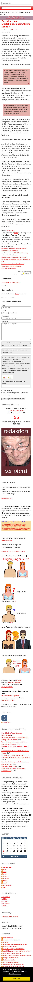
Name (3, 305)
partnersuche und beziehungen (9, 248)
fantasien (6, 878)
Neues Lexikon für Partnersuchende (13, 551)
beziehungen (7, 867)
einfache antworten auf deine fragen (15, 944)
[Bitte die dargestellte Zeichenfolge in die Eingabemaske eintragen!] (7, 377)
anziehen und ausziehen (11, 940)
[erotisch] (2, 876)
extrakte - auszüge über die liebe (13, 949)
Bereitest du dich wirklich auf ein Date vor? (12, 264)
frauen (5, 881)
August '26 (14, 856)
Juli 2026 (4, 899)
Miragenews (10, 230)
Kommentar (5, 321)
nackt (5, 883)
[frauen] (2, 881)
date (15, 253)
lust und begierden (9, 960)
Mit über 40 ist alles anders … (9, 268)
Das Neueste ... (6, 903)
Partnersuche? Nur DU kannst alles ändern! (15, 757)
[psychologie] (2, 885)
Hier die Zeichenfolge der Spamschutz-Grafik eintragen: (14, 382)
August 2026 (5, 897)
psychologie (7, 885)
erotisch (5, 876)
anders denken (8, 938)
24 (3, 851)
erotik (5, 874)
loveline (18, 680)
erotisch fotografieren (10, 946)
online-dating (24, 253)
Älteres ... (4, 906)
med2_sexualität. (7, 687)
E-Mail (3, 310)
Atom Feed (6, 722)
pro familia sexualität (14, 682)
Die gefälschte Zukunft (8, 766)
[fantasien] (2, 878)
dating (18, 253)
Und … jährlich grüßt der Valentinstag (11, 266)
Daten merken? (8, 390)
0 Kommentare (14, 250)
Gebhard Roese (15, 30)
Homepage (5, 316)
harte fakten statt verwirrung (12, 953)
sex (4, 887)
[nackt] (2, 883)
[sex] (2, 887)
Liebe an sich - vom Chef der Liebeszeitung (17, 955)
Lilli (15, 601)
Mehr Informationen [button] (15, 974)
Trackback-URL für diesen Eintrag (10, 282)
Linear (17, 294)
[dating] (2, 872)
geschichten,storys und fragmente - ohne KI (17, 951)
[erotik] (2, 874)
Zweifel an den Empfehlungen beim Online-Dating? (16, 24)
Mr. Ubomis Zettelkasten (11, 962)
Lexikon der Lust (6, 540)
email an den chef (7, 498)
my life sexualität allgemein (10, 695)
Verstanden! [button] (16, 978)
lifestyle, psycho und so (10, 958)
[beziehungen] (2, 867)
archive (5, 942)
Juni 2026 (4, 901)
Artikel (16, 233)
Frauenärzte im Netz (8, 700)
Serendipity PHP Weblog (9, 916)
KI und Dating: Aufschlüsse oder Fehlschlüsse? (14, 257)
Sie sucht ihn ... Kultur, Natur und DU (13, 755)
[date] (2, 869)
